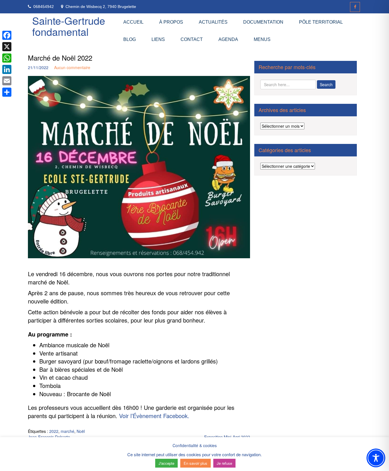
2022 (53, 431)
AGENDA (228, 39)
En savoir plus (195, 463)
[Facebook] (355, 7)
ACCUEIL (133, 22)
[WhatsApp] (7, 58)
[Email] (7, 80)
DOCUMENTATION (263, 22)
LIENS (158, 39)
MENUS (262, 39)
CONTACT (192, 39)
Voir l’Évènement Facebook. (154, 416)
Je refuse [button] (224, 463)
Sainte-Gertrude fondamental (68, 26)
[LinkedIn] (7, 69)
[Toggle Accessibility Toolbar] (376, 458)
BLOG (129, 39)
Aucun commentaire (72, 67)
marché (67, 431)
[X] (7, 46)
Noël (81, 431)
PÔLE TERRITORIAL (321, 22)
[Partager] (7, 92)
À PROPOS (171, 22)
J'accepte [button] (166, 463)
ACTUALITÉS (213, 22)
